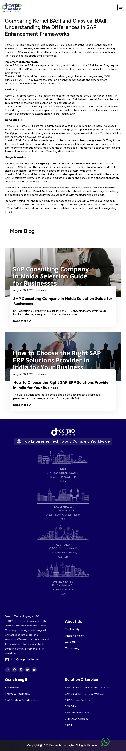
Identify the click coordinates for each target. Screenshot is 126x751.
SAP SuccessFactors (77, 700)
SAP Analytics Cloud (77, 712)
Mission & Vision (74, 635)
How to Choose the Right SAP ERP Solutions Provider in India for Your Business (61, 385)
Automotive (12, 687)
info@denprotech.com (25, 659)
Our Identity (72, 629)
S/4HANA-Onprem (76, 718)
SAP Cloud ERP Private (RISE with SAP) (88, 687)
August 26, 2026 (23, 290)
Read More (21, 320)
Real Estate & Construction (21, 700)
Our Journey (72, 648)
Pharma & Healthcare (17, 693)
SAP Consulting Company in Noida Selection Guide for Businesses (62, 301)
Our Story (70, 641)
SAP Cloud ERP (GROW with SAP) (85, 693)
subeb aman (40, 290)
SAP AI (69, 725)
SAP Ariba (70, 706)
